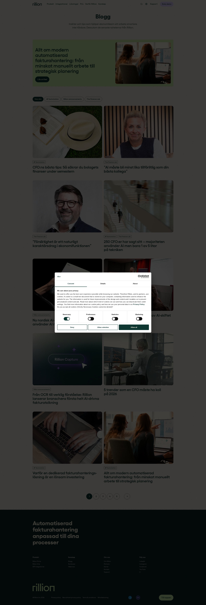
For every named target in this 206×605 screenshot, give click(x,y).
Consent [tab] (71, 284)
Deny (72, 327)
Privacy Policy (139, 304)
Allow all (134, 327)
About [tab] (135, 284)
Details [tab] (103, 284)
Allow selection (103, 327)
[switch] (91, 318)
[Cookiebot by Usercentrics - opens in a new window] (139, 276)
